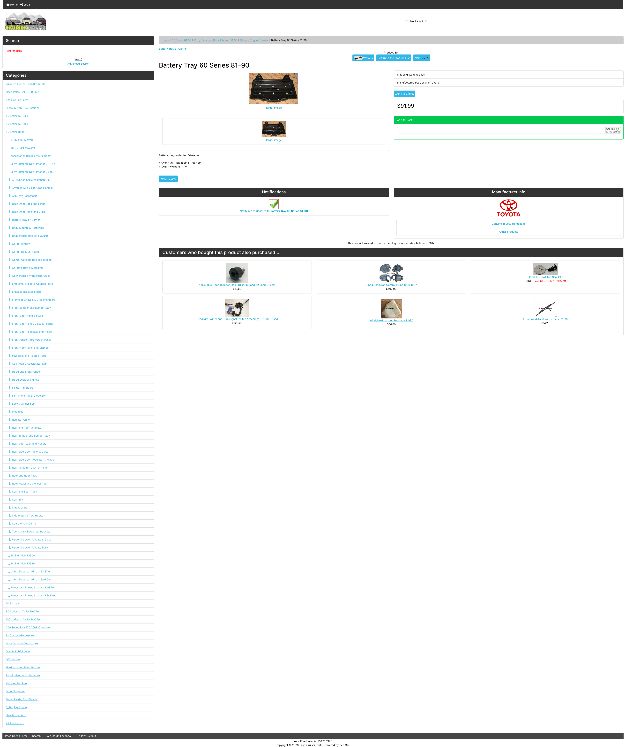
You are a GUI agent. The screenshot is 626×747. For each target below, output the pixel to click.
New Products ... (16, 715)
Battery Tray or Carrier (254, 40)
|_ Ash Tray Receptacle (21, 195)
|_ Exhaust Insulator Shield (24, 291)
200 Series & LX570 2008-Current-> (28, 627)
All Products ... (15, 723)
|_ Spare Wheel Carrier (21, 523)
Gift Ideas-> (13, 659)
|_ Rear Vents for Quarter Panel (26, 467)
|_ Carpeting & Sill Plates (22, 251)
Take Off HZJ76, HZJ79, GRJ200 (26, 83)
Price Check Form (16, 736)
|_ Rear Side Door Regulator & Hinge (30, 459)
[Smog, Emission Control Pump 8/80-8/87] (391, 273)
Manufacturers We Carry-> (22, 643)
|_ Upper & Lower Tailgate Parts (27, 547)
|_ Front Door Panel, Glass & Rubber (29, 323)
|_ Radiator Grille (18, 419)
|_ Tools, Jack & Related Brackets (28, 531)
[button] (620, 731)
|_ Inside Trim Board (20, 387)
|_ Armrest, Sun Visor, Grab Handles (29, 187)
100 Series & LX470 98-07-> (23, 619)
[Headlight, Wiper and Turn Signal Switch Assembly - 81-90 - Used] (237, 307)
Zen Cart (345, 745)
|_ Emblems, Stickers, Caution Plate (29, 283)
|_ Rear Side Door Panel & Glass (27, 451)
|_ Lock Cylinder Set (20, 403)
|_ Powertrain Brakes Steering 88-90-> (30, 595)
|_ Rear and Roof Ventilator (24, 427)
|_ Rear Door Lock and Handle (26, 443)
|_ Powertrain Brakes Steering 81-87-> (30, 587)
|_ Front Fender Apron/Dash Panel (28, 339)
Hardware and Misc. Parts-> (23, 667)
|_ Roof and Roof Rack (21, 475)
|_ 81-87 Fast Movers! (20, 139)
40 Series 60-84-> (17, 115)
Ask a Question (404, 94)
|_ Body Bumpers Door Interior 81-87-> (30, 163)
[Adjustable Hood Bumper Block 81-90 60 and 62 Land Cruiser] (237, 273)
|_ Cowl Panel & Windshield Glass (28, 275)
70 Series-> (13, 603)
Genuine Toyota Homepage (509, 223)
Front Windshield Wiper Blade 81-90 (545, 319)
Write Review (168, 179)
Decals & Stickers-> (18, 651)
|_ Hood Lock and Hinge (22, 379)
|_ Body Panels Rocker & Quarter (27, 235)
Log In (27, 4)
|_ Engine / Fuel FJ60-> (21, 555)
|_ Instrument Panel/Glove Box (26, 395)
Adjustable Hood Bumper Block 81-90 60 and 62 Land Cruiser (237, 284)
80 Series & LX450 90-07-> (22, 611)
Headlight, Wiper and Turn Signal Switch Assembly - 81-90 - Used (237, 319)
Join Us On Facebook (59, 736)
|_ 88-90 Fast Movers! (20, 147)
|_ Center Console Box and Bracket (29, 259)
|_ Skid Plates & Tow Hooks (24, 515)
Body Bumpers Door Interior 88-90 (215, 40)
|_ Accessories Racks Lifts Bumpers (28, 155)
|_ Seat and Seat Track (21, 491)
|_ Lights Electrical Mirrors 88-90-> (28, 579)
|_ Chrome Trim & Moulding (24, 267)
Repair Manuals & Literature (23, 675)
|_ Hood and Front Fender (23, 371)
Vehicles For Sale (16, 683)
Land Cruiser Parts (310, 745)
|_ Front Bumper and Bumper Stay (28, 307)
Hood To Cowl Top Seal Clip (545, 277)
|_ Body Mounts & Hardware (25, 227)
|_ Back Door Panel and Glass (25, 211)
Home (13, 4)
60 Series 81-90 (181, 40)
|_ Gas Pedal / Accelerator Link (26, 363)
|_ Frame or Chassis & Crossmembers (30, 299)
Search (36, 736)
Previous (367, 58)
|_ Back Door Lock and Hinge (25, 203)
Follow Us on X (87, 736)
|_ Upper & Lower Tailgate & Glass (28, 539)
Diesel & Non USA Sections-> (24, 107)
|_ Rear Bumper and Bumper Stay (28, 435)
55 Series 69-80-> (17, 123)
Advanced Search (78, 63)
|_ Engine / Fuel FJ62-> (21, 563)
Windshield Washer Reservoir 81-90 (391, 320)
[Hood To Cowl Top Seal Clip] (545, 269)
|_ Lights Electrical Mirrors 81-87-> (28, 571)
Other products (508, 231)
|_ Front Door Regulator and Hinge (29, 331)
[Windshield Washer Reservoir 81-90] (391, 308)
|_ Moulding (14, 411)
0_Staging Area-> (16, 707)
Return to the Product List (394, 58)
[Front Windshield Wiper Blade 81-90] (545, 307)
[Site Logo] (106, 21)
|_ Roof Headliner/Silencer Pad (26, 483)
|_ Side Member (17, 507)
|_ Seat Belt (14, 499)
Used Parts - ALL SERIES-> (22, 91)
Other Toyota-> (15, 691)
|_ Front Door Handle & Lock (25, 315)
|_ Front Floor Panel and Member (28, 347)
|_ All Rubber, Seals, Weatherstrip (28, 179)
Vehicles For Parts (17, 99)
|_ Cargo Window (18, 243)
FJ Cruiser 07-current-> (20, 635)
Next (418, 58)
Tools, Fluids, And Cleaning (22, 699)
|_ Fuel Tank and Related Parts (26, 355)
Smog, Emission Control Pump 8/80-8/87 (391, 284)
